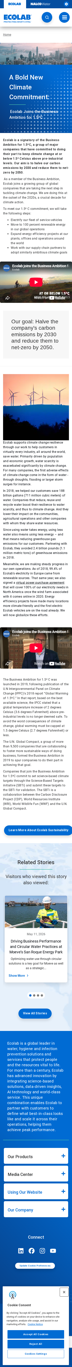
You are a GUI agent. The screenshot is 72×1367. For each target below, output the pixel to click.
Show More (17, 975)
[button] (47, 17)
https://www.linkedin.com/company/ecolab (21, 1251)
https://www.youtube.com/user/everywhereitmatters (53, 1251)
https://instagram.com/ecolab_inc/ (42, 1251)
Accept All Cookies (35, 1334)
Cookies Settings (36, 1353)
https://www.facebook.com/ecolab (32, 1251)
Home (7, 34)
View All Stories (35, 1013)
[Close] (64, 1292)
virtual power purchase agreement (40, 582)
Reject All (35, 1343)
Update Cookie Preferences (35, 1266)
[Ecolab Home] (16, 18)
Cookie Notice (35, 1324)
